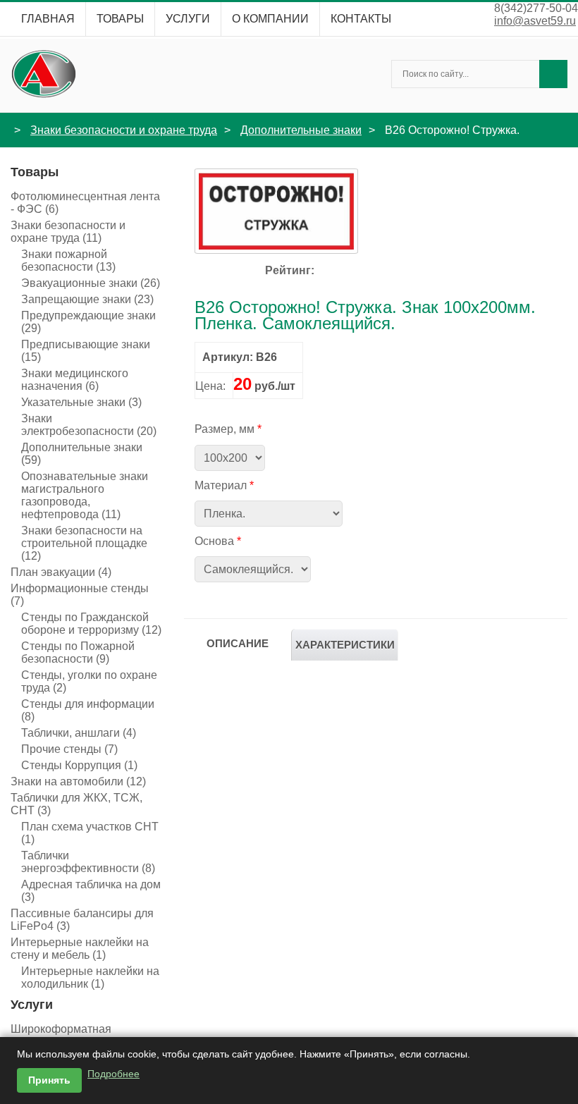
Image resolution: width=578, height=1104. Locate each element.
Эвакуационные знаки (90, 283)
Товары (120, 19)
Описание (238, 643)
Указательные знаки (81, 402)
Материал (221, 485)
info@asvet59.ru (535, 21)
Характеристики (345, 645)
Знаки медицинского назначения (74, 379)
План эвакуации (61, 572)
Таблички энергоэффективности (88, 862)
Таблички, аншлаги (78, 733)
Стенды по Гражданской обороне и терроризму (91, 623)
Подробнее (113, 1073)
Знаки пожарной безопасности (68, 260)
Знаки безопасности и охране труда (123, 130)
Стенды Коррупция (79, 765)
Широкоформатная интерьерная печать (71, 1035)
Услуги (188, 19)
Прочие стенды (69, 749)
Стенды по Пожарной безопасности (78, 652)
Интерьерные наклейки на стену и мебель (80, 948)
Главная (48, 19)
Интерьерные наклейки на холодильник (90, 977)
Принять (49, 1080)
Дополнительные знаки (301, 130)
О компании (270, 19)
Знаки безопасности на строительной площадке (84, 543)
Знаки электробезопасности (88, 424)
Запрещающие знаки (87, 299)
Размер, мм (224, 429)
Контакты (361, 19)
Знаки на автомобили (78, 781)
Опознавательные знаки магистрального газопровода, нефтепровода (84, 495)
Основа (214, 541)
